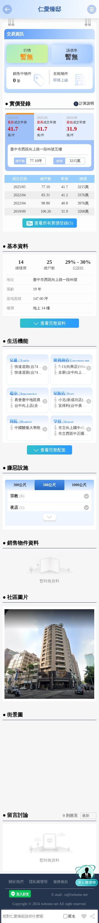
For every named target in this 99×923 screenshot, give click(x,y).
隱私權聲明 (38, 882)
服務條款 (60, 882)
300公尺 (19, 485)
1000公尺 (79, 485)
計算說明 (86, 103)
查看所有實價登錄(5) (53, 223)
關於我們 (16, 882)
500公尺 (49, 485)
